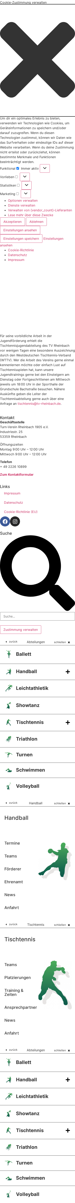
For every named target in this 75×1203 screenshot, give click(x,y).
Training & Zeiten (13, 992)
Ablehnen (36, 222)
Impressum (16, 260)
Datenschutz (17, 255)
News (9, 894)
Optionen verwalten (23, 200)
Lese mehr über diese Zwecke (30, 215)
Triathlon (26, 739)
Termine (12, 843)
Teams (10, 856)
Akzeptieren (12, 222)
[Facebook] (5, 521)
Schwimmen (30, 770)
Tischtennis (30, 722)
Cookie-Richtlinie (21, 250)
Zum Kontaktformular (17, 474)
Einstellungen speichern (21, 239)
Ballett (23, 654)
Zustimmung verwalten (20, 630)
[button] (37, 60)
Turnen (24, 755)
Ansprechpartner (20, 1007)
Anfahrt (11, 907)
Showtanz (28, 705)
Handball (26, 671)
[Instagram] (15, 521)
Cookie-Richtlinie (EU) (21, 512)
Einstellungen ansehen (20, 230)
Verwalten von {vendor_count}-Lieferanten (40, 210)
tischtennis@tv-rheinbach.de (39, 404)
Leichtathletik (32, 688)
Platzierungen (17, 977)
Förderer (12, 869)
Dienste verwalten (21, 205)
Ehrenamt (13, 881)
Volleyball (27, 786)
